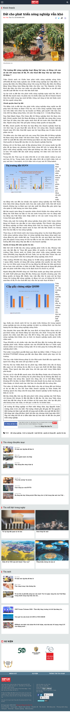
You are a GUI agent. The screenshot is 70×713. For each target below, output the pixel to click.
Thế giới (4, 708)
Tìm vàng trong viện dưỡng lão (25, 586)
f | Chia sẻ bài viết (11, 424)
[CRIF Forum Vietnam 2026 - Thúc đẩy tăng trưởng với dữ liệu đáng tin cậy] (8, 610)
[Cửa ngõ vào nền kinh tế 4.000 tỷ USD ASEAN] (8, 617)
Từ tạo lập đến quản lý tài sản (12, 531)
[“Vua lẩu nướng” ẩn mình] (8, 480)
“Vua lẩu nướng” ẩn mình (23, 480)
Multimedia (29, 708)
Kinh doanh (5, 707)
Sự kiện (8, 641)
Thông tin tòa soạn (57, 673)
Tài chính (42, 707)
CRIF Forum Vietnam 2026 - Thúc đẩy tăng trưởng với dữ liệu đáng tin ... (39, 609)
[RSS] (61, 18)
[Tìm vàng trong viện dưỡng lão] (8, 586)
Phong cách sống (62, 707)
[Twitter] (58, 18)
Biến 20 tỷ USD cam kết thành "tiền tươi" (16, 562)
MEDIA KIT (13, 673)
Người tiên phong (24, 707)
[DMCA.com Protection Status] (42, 700)
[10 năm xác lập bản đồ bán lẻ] (8, 449)
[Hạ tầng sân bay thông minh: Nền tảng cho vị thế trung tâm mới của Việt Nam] (8, 496)
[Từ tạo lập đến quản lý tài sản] (18, 520)
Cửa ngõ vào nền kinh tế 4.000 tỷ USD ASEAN (30, 617)
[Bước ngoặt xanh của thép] (8, 457)
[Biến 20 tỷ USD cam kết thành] (18, 550)
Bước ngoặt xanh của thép (23, 457)
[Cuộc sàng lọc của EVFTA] (8, 488)
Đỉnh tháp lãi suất (42, 531)
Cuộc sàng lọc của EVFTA (23, 487)
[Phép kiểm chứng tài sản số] (52, 550)
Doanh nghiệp (19, 708)
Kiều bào (10, 708)
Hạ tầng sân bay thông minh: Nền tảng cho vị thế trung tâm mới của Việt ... (40, 495)
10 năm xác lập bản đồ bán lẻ (24, 449)
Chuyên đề (34, 707)
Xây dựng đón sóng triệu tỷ (24, 464)
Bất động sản (51, 707)
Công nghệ (13, 707)
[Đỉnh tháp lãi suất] (52, 520)
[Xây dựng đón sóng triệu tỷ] (8, 465)
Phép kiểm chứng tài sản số (45, 562)
